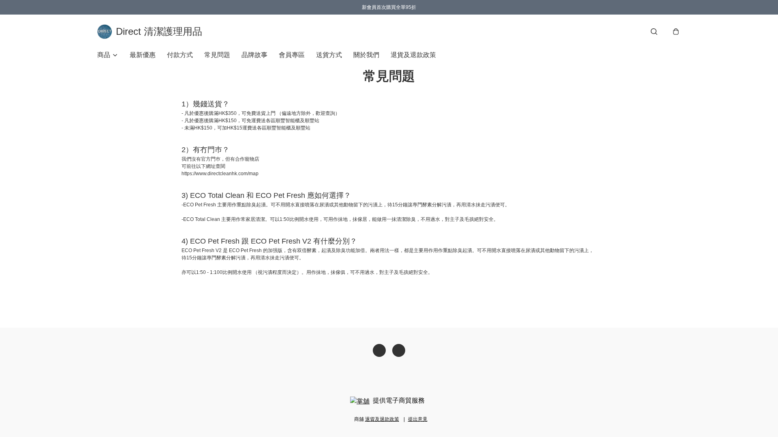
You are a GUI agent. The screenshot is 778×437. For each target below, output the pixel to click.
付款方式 (180, 54)
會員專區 (292, 54)
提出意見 (417, 419)
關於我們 (366, 54)
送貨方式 (329, 54)
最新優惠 (143, 54)
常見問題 (217, 54)
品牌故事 (254, 54)
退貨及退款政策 (413, 54)
